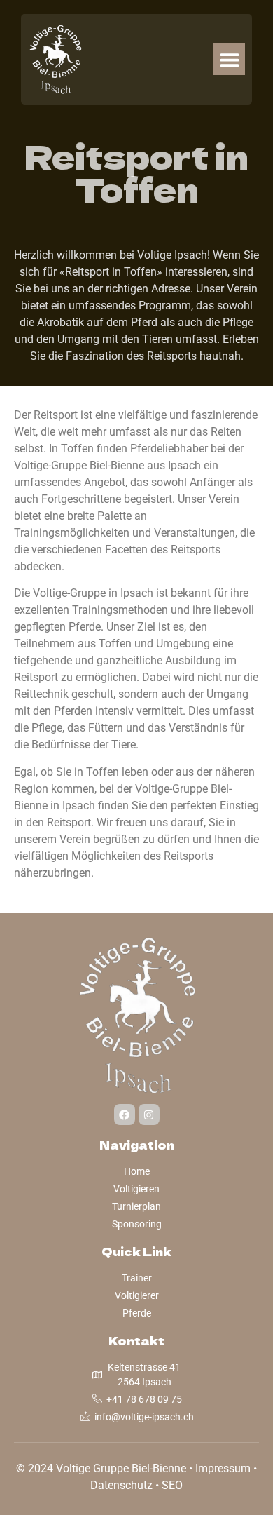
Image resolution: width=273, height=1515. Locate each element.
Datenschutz (121, 1485)
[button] (229, 59)
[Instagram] (149, 1114)
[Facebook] (124, 1114)
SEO (172, 1485)
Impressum (223, 1468)
